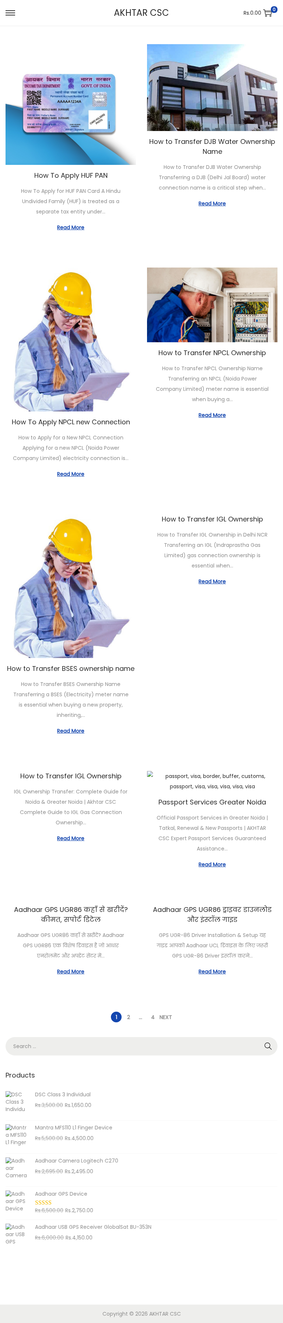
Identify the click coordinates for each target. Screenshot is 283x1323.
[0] (267, 12)
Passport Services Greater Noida (212, 802)
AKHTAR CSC (141, 13)
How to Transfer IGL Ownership (212, 519)
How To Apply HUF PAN (71, 175)
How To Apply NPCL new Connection (71, 422)
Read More (70, 227)
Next (166, 1017)
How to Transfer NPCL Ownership (212, 352)
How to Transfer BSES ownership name (70, 668)
